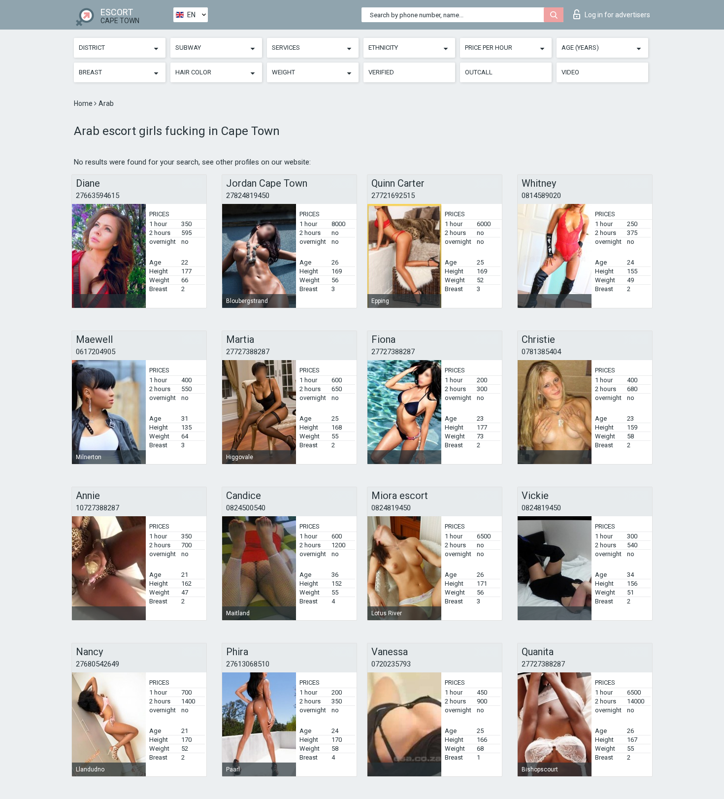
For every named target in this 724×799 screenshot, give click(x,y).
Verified (381, 72)
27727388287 (247, 351)
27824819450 (247, 195)
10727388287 (97, 507)
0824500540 (245, 507)
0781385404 (541, 351)
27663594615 (97, 195)
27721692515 (393, 195)
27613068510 (247, 664)
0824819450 (391, 507)
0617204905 (95, 351)
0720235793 (391, 664)
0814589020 (541, 195)
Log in (617, 15)
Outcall (479, 72)
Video (570, 72)
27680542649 (97, 664)
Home (84, 103)
